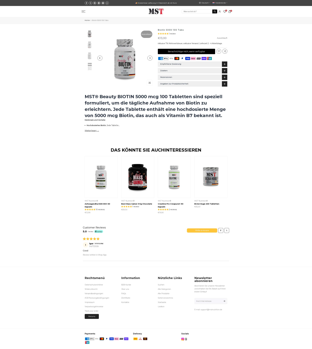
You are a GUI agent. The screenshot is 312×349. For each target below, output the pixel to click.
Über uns (125, 289)
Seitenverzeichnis (165, 298)
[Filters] (220, 230)
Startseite (162, 302)
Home (87, 20)
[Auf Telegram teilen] (99, 3)
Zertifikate (125, 298)
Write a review (202, 230)
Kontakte (125, 302)
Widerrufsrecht (91, 289)
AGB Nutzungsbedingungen (97, 298)
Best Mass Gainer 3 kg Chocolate (136, 204)
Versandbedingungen (94, 293)
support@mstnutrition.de (211, 310)
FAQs (123, 293)
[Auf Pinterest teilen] (94, 3)
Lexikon (161, 306)
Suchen (161, 285)
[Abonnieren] (223, 301)
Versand (195, 43)
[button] (163, 34)
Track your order (91, 311)
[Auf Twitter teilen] (90, 3)
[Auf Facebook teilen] (86, 3)
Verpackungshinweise (94, 306)
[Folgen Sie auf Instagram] (182, 339)
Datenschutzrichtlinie (94, 285)
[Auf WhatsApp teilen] (107, 3)
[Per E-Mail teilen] (103, 3)
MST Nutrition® (91, 201)
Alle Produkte (163, 293)
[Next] (149, 58)
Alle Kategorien (164, 289)
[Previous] (100, 58)
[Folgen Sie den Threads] (186, 339)
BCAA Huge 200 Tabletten (206, 204)
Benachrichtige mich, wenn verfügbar (186, 51)
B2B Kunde (126, 285)
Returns (91, 316)
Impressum (90, 302)
